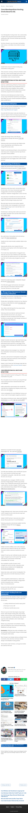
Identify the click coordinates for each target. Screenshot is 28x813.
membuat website (17, 365)
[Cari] (26, 1)
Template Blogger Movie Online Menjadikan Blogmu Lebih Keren (7, 739)
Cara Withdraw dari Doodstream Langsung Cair (12, 790)
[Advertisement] (14, 25)
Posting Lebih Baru (6, 785)
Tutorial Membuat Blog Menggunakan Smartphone (20, 695)
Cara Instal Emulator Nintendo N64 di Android (12, 800)
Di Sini (7, 208)
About (7, 806)
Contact (12, 806)
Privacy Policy (19, 806)
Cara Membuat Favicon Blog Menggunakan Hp (7, 699)
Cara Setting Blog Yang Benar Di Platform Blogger (6, 712)
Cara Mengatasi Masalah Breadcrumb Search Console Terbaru (7, 725)
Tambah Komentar (4, 14)
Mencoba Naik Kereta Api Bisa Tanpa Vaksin (12, 798)
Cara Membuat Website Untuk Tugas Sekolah (20, 712)
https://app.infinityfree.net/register (9, 109)
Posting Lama (23, 785)
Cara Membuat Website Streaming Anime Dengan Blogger (20, 739)
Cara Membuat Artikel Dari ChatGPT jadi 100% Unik (13, 793)
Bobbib (16, 811)
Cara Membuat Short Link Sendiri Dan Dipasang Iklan (20, 725)
